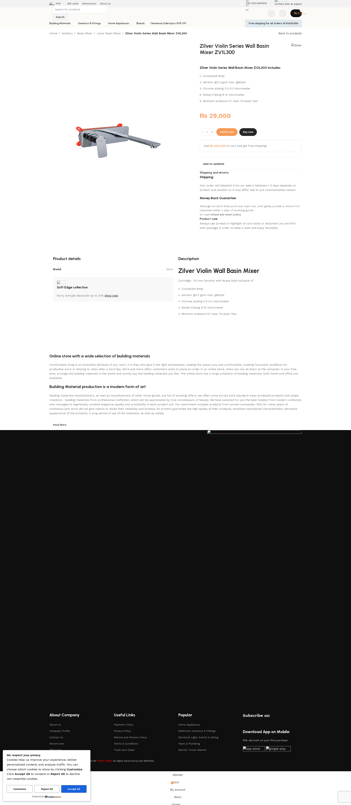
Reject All (47, 789)
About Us (55, 724)
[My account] (283, 13)
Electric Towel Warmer (192, 749)
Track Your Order (124, 749)
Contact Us (56, 737)
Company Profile (59, 730)
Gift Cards (55, 749)
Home (53, 33)
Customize (19, 789)
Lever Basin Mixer (109, 33)
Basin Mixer (84, 33)
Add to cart (227, 132)
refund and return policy (226, 214)
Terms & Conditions (126, 743)
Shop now (111, 295)
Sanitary (67, 33)
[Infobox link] (175, 13)
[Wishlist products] (271, 13)
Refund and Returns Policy (130, 737)
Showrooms (56, 743)
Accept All (74, 789)
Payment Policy (123, 724)
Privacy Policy (122, 730)
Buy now (248, 132)
